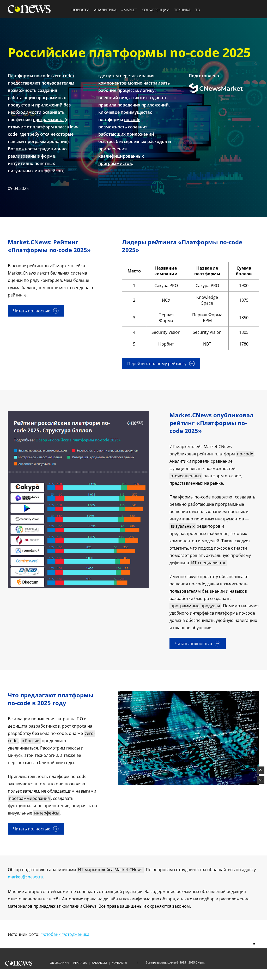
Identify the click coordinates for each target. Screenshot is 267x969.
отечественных (186, 476)
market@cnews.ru (25, 877)
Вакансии (99, 963)
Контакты (119, 963)
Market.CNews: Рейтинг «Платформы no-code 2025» (49, 246)
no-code (132, 119)
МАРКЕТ (130, 9)
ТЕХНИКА (182, 9)
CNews (200, 962)
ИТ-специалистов (208, 563)
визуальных (183, 526)
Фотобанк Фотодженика (64, 934)
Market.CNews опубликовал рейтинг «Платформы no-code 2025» (211, 423)
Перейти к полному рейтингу (156, 363)
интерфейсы (46, 813)
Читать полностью (31, 311)
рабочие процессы (118, 90)
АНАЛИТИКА (105, 9)
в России (31, 741)
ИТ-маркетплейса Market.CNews (110, 869)
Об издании (59, 963)
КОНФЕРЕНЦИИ (155, 9)
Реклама (80, 963)
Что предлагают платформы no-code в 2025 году (51, 699)
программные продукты (195, 606)
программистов (115, 163)
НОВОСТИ (80, 9)
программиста (48, 119)
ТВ (197, 9)
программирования (29, 798)
